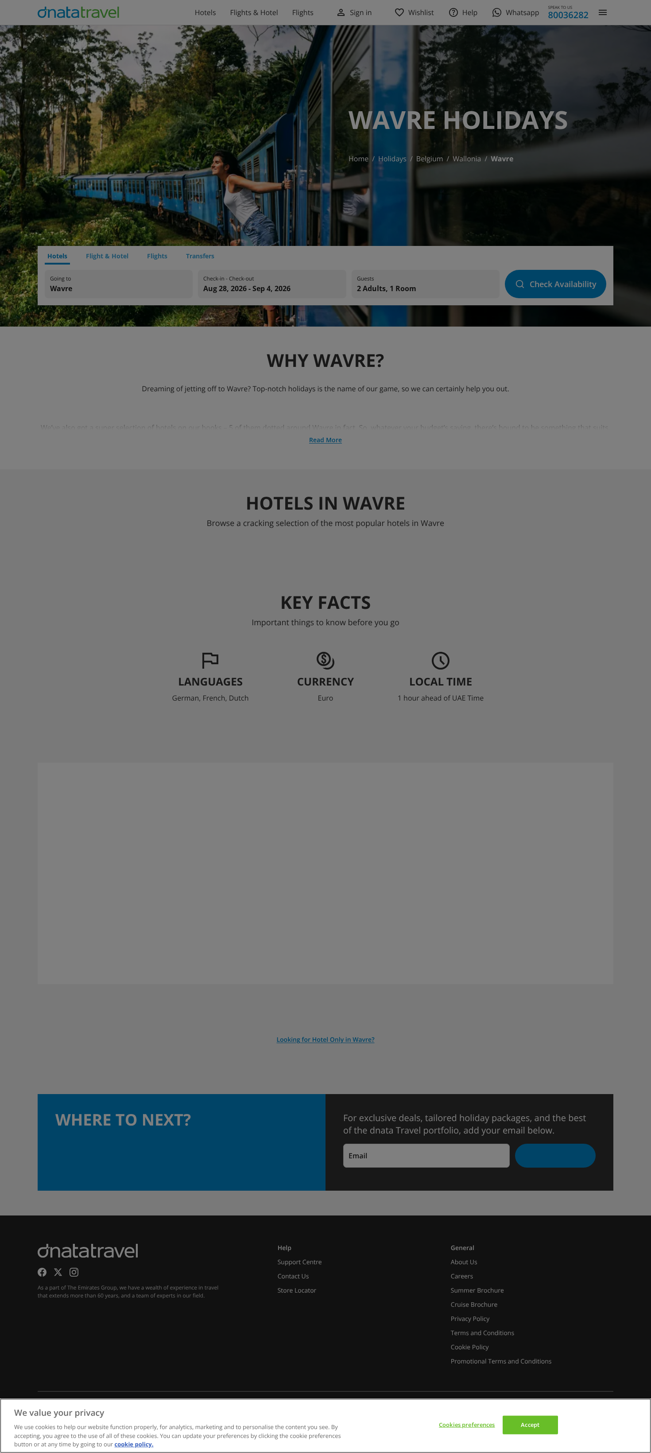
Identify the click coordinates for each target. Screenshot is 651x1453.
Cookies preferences (467, 1425)
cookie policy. (134, 1444)
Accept (530, 1425)
